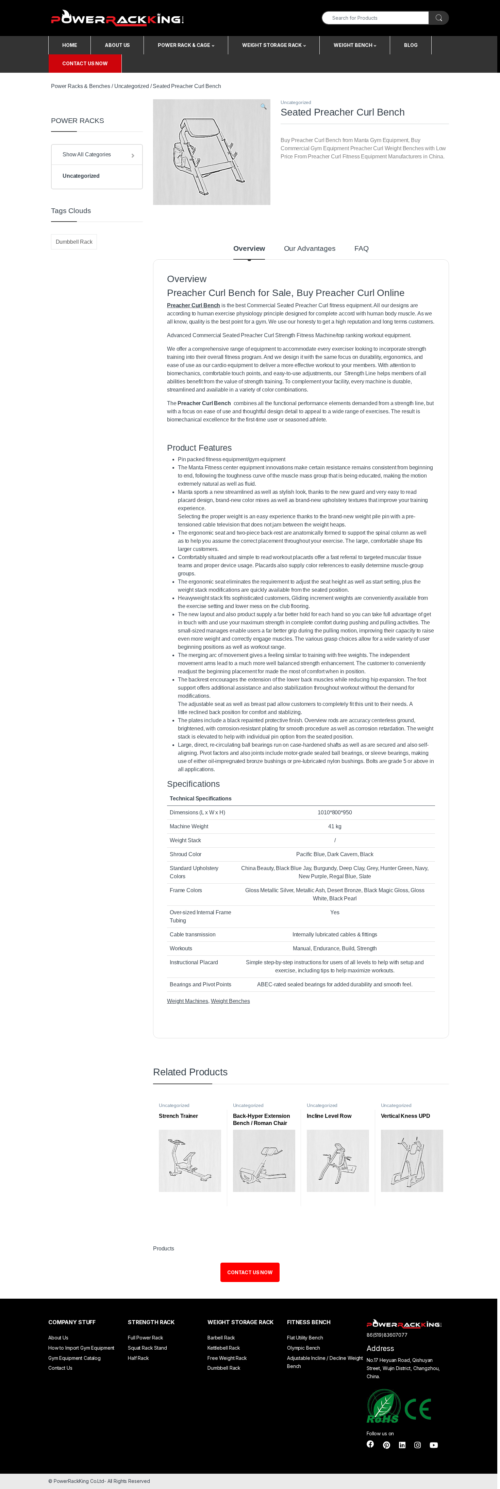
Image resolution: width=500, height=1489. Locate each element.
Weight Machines (187, 1001)
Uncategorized (131, 86)
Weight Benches (230, 1001)
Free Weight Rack (227, 1358)
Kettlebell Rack (223, 1348)
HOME (69, 45)
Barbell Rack (221, 1337)
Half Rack (138, 1358)
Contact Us (60, 1368)
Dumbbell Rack (74, 242)
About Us (58, 1337)
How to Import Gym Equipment (81, 1348)
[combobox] (375, 18)
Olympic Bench (303, 1348)
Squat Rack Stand (147, 1348)
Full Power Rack (145, 1337)
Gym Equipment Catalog (74, 1358)
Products (163, 1248)
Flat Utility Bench (305, 1337)
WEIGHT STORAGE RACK (272, 45)
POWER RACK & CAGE (184, 45)
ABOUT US (117, 45)
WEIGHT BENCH (353, 45)
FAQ (361, 248)
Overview (249, 248)
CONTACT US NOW (85, 63)
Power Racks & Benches (80, 86)
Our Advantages (310, 248)
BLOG (410, 45)
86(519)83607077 (387, 1335)
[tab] (249, 252)
